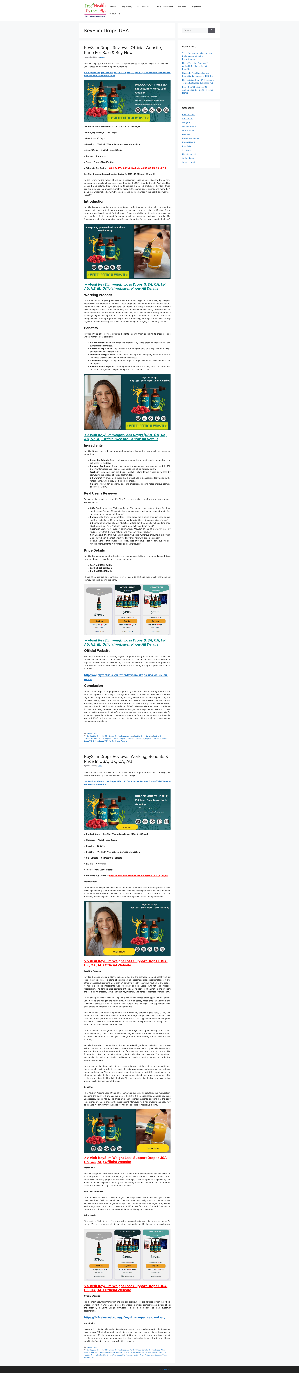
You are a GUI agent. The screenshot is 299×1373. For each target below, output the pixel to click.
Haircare (186, 134)
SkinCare (112, 7)
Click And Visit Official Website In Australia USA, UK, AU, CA (138, 876)
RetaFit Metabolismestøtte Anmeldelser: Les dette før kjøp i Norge (197, 90)
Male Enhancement (165, 7)
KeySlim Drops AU (122, 1350)
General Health (143, 7)
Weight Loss (196, 7)
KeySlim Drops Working (118, 741)
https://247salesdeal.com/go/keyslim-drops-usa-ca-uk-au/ (124, 1317)
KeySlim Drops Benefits (143, 736)
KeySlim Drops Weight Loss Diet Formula (116, 1355)
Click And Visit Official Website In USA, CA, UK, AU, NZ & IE (137, 168)
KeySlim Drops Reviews (142, 1352)
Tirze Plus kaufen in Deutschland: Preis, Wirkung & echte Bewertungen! (198, 56)
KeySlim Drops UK (159, 1352)
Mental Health (188, 142)
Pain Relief (182, 7)
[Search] (211, 30)
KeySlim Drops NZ (112, 738)
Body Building (126, 7)
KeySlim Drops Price (153, 738)
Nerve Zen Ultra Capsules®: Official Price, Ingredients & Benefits (195, 66)
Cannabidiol (187, 118)
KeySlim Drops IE (97, 738)
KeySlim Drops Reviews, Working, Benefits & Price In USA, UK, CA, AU (126, 759)
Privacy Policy (114, 14)
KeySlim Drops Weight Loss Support (147, 1355)
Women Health (189, 162)
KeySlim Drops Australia (124, 736)
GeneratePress (165, 1369)
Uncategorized (189, 154)
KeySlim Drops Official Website (132, 738)
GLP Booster (188, 130)
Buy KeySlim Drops (94, 736)
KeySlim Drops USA (100, 741)
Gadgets (186, 122)
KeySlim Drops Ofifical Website (103, 1352)
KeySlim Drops (108, 736)
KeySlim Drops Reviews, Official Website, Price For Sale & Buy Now (123, 50)
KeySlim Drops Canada (139, 1350)
